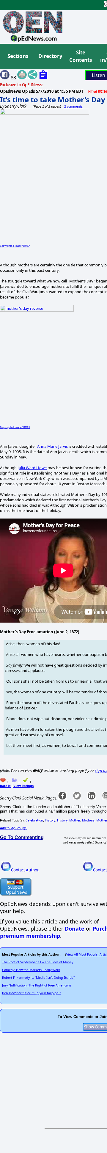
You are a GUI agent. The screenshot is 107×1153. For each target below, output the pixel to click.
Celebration (34, 820)
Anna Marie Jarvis (52, 446)
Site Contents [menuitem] (80, 56)
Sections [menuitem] (17, 56)
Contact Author (25, 870)
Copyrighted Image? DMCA (15, 245)
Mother (74, 820)
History (50, 820)
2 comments (73, 106)
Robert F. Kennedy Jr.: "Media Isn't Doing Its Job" (38, 978)
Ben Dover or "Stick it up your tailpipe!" (31, 993)
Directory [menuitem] (50, 56)
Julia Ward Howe (32, 467)
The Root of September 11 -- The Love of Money (37, 962)
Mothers (88, 820)
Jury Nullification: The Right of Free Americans (36, 985)
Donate (74, 928)
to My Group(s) (13, 828)
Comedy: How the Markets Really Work (31, 970)
